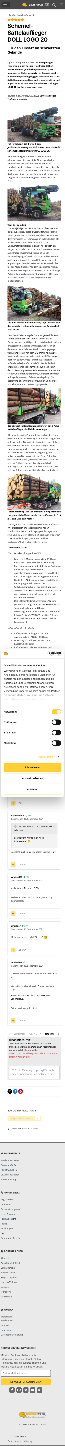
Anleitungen (7, 1228)
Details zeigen (46, 756)
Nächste (49, 1034)
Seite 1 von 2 (35, 1034)
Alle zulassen (32, 767)
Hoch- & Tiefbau (9, 1282)
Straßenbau (6, 1296)
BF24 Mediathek (9, 1169)
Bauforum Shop (8, 1179)
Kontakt (5, 1325)
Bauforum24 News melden (22, 1110)
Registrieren (7, 1199)
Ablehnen (32, 789)
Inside (4, 1223)
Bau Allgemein (8, 1267)
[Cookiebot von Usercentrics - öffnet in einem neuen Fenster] (46, 653)
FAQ (3, 1233)
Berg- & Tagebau (9, 1277)
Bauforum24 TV (8, 1165)
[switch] (56, 722)
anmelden (33, 1050)
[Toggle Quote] (15, 826)
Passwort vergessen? (11, 1209)
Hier (53, 851)
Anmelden (6, 1204)
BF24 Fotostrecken (10, 1174)
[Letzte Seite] (58, 1034)
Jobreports (6, 1291)
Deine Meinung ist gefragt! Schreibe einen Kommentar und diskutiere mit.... (34, 1071)
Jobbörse (5, 1286)
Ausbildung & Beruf (10, 1262)
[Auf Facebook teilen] (15, 1091)
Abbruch (5, 1258)
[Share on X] (10, 1091)
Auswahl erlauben (32, 778)
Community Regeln (10, 1237)
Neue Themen (8, 1214)
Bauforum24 (36, 4)
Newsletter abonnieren (26, 1381)
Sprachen (18, 1436)
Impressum (6, 1329)
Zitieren (22, 803)
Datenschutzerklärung (12, 1334)
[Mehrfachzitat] (13, 803)
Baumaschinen (8, 1272)
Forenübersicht (8, 1218)
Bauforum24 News (10, 1160)
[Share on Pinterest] (20, 1091)
